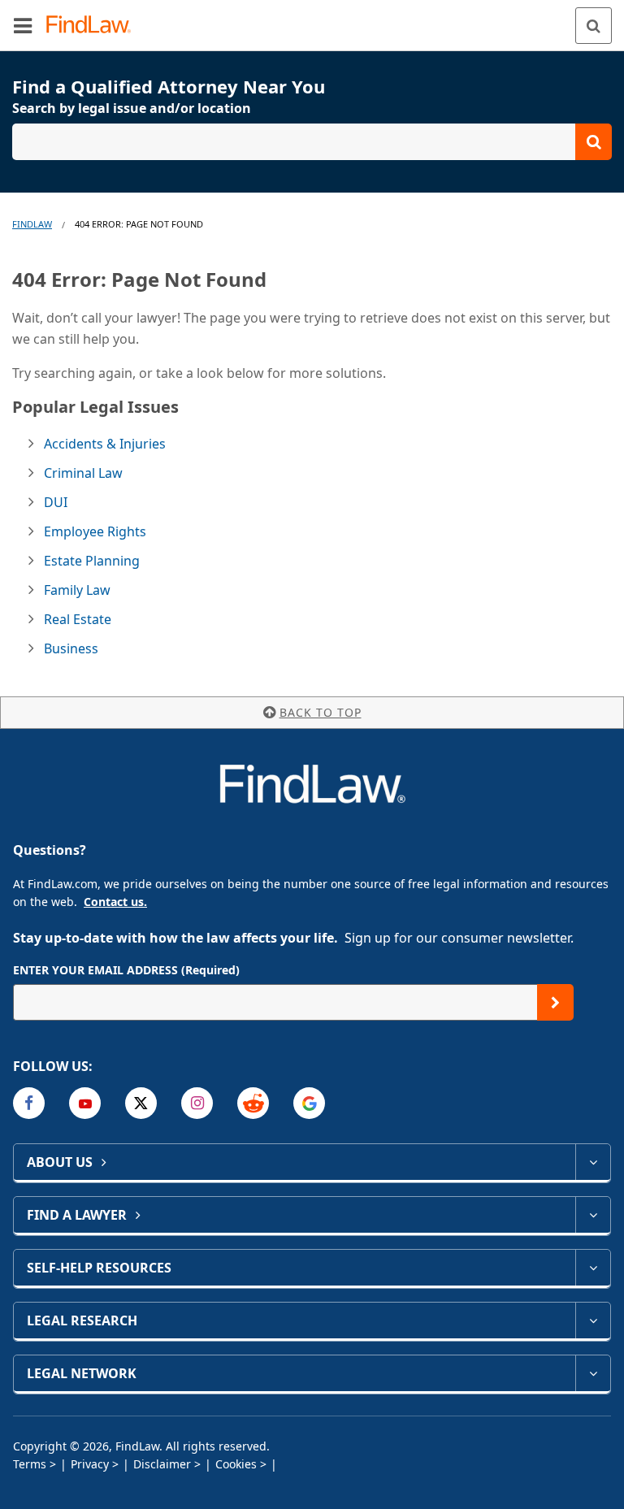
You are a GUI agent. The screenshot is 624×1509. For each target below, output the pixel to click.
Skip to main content (312, 19)
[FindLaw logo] (94, 26)
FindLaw (32, 224)
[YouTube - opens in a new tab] (85, 1103)
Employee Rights (95, 531)
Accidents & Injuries (105, 444)
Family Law (77, 590)
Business (71, 648)
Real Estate (77, 619)
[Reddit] (253, 1103)
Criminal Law (83, 473)
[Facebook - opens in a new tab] (29, 1103)
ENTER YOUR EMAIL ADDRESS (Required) (126, 970)
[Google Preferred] (309, 1103)
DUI (55, 502)
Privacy (90, 1464)
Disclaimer (162, 1464)
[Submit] (555, 1002)
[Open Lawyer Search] (312, 142)
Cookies (236, 1464)
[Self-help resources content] (592, 1268)
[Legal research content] (592, 1320)
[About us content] (592, 1162)
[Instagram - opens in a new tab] (197, 1103)
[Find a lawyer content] (592, 1215)
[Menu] (22, 25)
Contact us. (115, 901)
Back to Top (321, 712)
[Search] (593, 25)
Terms (29, 1464)
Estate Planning (92, 561)
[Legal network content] (592, 1373)
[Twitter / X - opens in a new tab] (141, 1103)
